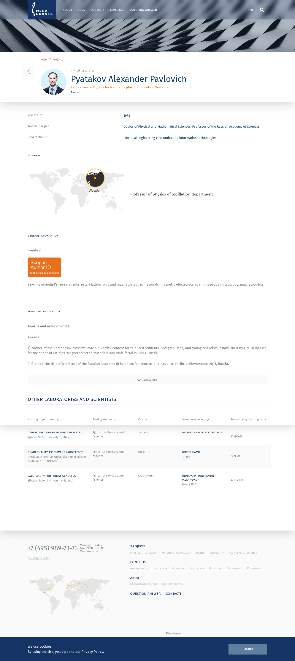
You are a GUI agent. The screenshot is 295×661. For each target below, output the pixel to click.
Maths (200, 552)
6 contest (179, 568)
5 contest (160, 568)
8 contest (216, 568)
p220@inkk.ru (38, 557)
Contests (117, 10)
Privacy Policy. (92, 651)
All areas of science (243, 552)
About (67, 10)
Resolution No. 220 (143, 584)
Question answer (143, 10)
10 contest (254, 568)
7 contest (197, 568)
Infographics (139, 568)
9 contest (234, 568)
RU (250, 10)
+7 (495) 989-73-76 (53, 548)
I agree (248, 648)
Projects (57, 59)
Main (44, 59)
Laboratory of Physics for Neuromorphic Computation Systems (119, 87)
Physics (135, 552)
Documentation (173, 584)
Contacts (97, 10)
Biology (151, 552)
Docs (81, 10)
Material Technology (176, 552)
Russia (75, 92)
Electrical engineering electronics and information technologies (170, 137)
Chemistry (217, 552)
